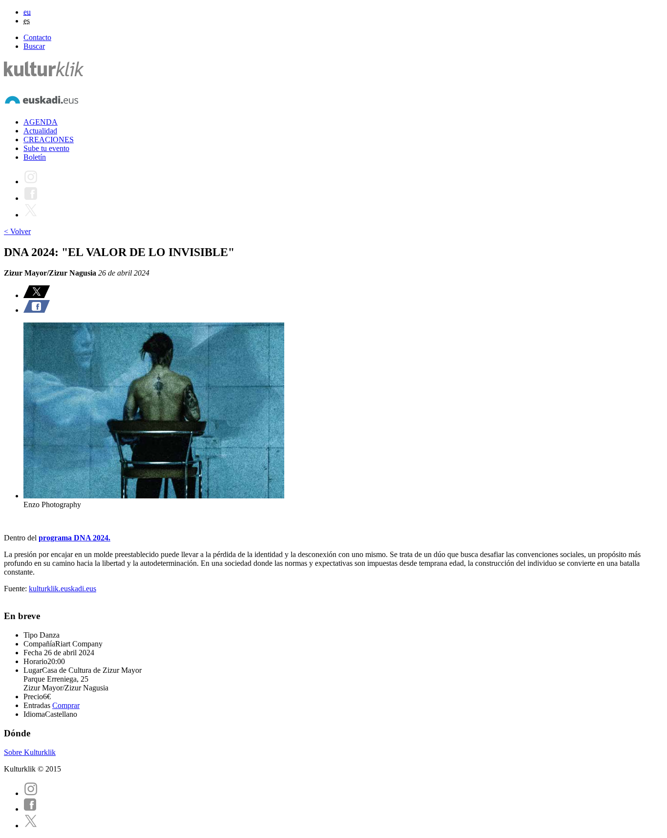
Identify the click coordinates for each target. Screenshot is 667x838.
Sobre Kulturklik (30, 752)
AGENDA (40, 122)
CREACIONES (48, 139)
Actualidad (40, 131)
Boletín (34, 157)
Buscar (34, 46)
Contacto (37, 37)
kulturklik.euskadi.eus (62, 588)
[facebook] (30, 809)
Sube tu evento (46, 148)
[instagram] (30, 793)
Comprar (66, 705)
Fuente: (16, 588)
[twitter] (30, 825)
